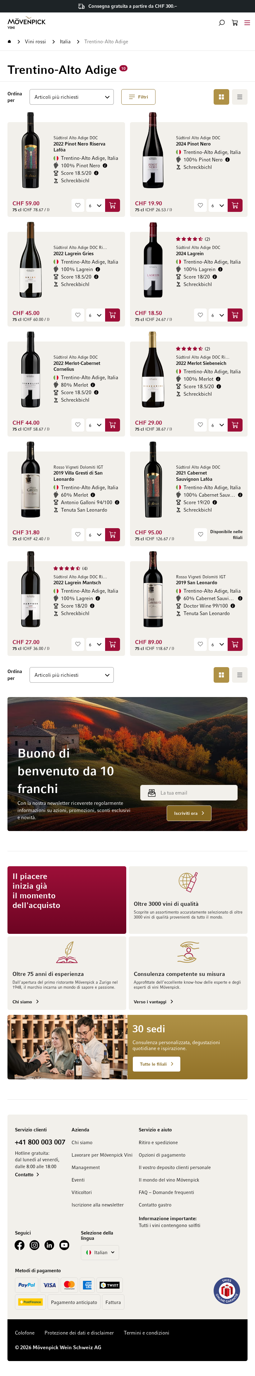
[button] (221, 22)
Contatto (24, 1174)
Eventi (78, 1179)
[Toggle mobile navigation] (247, 22)
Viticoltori (82, 1192)
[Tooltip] (105, 165)
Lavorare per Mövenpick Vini (102, 1154)
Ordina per (16, 97)
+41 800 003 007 (40, 1141)
